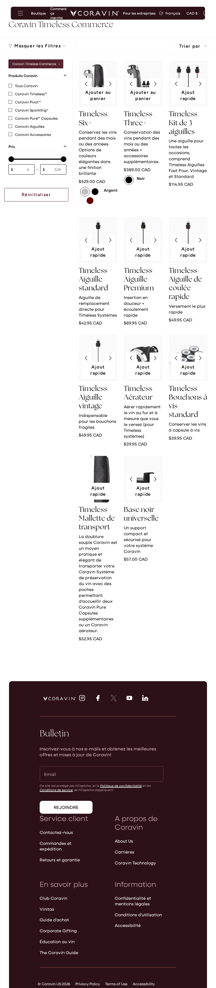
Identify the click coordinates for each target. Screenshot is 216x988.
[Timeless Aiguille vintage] (98, 358)
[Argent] (85, 191)
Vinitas (47, 909)
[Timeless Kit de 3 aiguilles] (188, 84)
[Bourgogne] (90, 200)
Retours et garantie (60, 859)
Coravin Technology (135, 863)
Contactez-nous (56, 832)
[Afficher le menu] (20, 13)
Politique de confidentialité (121, 785)
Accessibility (144, 983)
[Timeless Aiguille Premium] (143, 240)
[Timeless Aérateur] (143, 358)
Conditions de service (56, 790)
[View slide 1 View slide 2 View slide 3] (98, 240)
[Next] (110, 83)
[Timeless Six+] (98, 84)
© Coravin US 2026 (54, 983)
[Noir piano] (95, 191)
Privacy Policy (87, 983)
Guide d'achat (54, 919)
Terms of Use (116, 983)
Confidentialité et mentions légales (133, 900)
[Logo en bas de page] (59, 698)
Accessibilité (128, 925)
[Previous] (86, 83)
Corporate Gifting (58, 930)
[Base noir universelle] (143, 479)
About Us (124, 841)
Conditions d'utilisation (138, 914)
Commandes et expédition (55, 846)
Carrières (124, 852)
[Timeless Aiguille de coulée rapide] (188, 240)
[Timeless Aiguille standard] (98, 240)
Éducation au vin (57, 941)
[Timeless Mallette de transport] (98, 479)
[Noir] (128, 180)
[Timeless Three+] (143, 84)
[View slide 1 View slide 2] (188, 358)
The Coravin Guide (59, 952)
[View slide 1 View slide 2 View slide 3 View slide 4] (98, 83)
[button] (11, 159)
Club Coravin (53, 898)
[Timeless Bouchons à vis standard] (188, 358)
